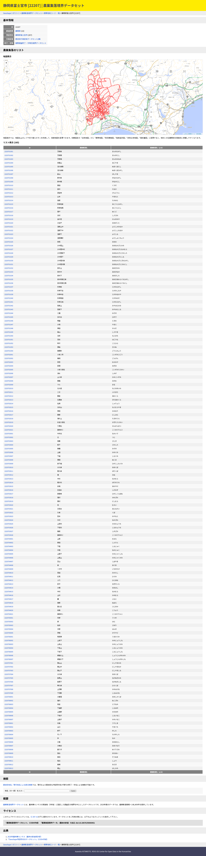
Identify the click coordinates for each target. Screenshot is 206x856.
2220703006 (9, 452)
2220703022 (9, 512)
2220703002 (9, 437)
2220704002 (9, 542)
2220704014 (9, 588)
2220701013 (9, 196)
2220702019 (9, 422)
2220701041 (9, 302)
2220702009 (9, 384)
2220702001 (9, 354)
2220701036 (9, 283)
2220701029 (9, 257)
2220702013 (9, 400)
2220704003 (9, 546)
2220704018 (9, 603)
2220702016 (9, 411)
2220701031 (9, 264)
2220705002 (9, 621)
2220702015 (9, 407)
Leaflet (185, 134)
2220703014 (9, 482)
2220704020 (9, 610)
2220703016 (9, 490)
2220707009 (9, 693)
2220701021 (9, 226)
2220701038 (9, 290)
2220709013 (9, 768)
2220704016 (9, 595)
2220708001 (9, 697)
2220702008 (9, 381)
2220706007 (9, 659)
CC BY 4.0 (34, 816)
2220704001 (9, 539)
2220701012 (9, 193)
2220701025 (9, 242)
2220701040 (9, 298)
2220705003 (9, 625)
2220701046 (9, 321)
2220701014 (9, 200)
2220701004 (9, 163)
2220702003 (9, 362)
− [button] (6, 65)
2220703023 (9, 516)
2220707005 (9, 678)
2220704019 (9, 606)
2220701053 (9, 347)
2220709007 (9, 746)
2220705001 (9, 618)
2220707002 (9, 667)
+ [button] (6, 62)
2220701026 (9, 245)
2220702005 (9, 369)
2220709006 (9, 742)
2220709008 (9, 749)
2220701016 (9, 208)
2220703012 (9, 475)
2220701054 (9, 351)
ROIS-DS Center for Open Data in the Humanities (111, 851)
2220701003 (9, 159)
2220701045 (9, 317)
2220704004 (9, 550)
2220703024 (9, 520)
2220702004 (9, 366)
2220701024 (9, 238)
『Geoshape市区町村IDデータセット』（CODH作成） (28, 839)
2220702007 (9, 377)
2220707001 (9, 663)
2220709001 (9, 723)
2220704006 (9, 558)
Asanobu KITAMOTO (83, 851)
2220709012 (9, 764)
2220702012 (9, 396)
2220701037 (9, 287)
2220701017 (9, 211)
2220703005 (9, 448)
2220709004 (9, 734)
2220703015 (9, 486)
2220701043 (9, 309)
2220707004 (9, 674)
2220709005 (9, 738)
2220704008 (9, 565)
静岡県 (18, 31)
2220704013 (9, 584)
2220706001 (9, 636)
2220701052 (9, 343)
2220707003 (9, 670)
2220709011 (9, 761)
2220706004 (9, 648)
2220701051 (9, 339)
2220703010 (9, 467)
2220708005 (9, 712)
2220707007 (9, 685)
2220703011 (9, 471)
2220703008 (9, 460)
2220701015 (9, 204)
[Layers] (7, 71)
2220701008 (9, 178)
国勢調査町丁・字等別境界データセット (30, 43)
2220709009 (9, 753)
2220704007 (9, 561)
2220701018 (9, 215)
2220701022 (9, 230)
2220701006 (9, 170)
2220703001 (9, 433)
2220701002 (9, 155)
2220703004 (9, 445)
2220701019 (9, 219)
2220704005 (9, 554)
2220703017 (9, 494)
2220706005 (9, 652)
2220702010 (9, 388)
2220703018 (9, 497)
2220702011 (9, 392)
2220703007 (9, 456)
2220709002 (9, 727)
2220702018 (9, 418)
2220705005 (9, 633)
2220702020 (9, 426)
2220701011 (9, 189)
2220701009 (9, 181)
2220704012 (9, 580)
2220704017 (9, 599)
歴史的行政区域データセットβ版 (27, 39)
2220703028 (9, 535)
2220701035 (9, 279)
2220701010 (9, 185)
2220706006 (9, 655)
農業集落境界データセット (31, 13)
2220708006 (9, 715)
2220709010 (9, 757)
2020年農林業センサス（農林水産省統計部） (25, 836)
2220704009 (9, 569)
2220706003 (9, 644)
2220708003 (9, 704)
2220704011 (9, 576)
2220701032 (9, 268)
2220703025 (9, 524)
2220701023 (9, 234)
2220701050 (9, 336)
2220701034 (9, 275)
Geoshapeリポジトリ (11, 13)
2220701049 (9, 332)
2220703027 (9, 531)
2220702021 (9, 430)
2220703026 (9, 527)
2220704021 (9, 614)
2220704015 (9, 591)
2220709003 (9, 730)
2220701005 (9, 166)
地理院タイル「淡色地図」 (195, 134)
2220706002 (9, 640)
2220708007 (9, 719)
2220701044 (9, 313)
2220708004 (9, 708)
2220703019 (9, 501)
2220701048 (9, 328)
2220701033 (9, 272)
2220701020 (9, 223)
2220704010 (9, 573)
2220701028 (9, 253)
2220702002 (9, 358)
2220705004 (9, 629)
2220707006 (9, 682)
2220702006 (9, 373)
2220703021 (9, 509)
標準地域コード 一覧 (52, 13)
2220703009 (9, 463)
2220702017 (9, 415)
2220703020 (9, 505)
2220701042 (9, 305)
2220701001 (9, 151)
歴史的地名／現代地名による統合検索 (17, 784)
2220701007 (9, 174)
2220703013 (9, 479)
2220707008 (9, 689)
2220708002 (9, 700)
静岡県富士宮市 (21, 35)
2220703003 (9, 441)
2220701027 (9, 249)
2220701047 (9, 324)
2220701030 (9, 260)
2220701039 (9, 294)
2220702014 (9, 403)
